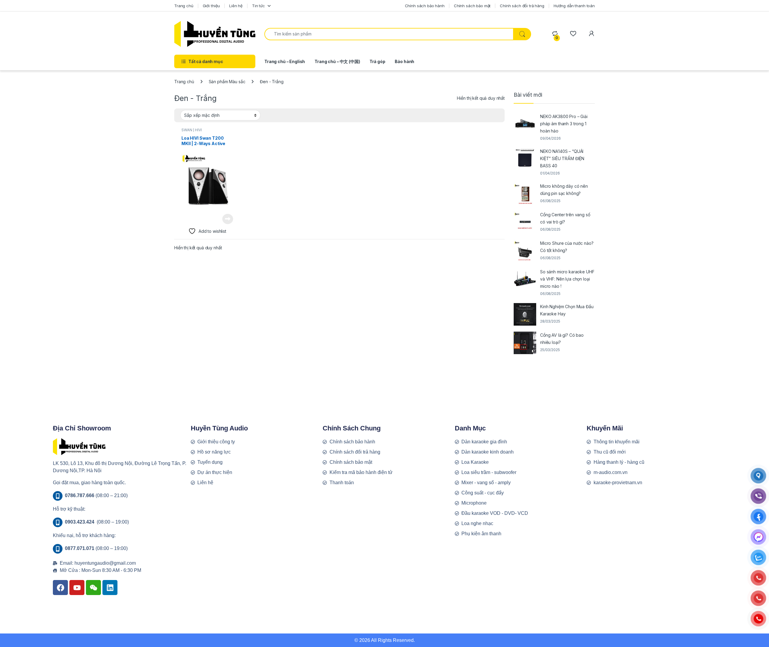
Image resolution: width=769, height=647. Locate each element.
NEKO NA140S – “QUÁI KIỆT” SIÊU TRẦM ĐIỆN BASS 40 (562, 158)
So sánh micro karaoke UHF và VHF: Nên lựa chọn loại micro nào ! (567, 279)
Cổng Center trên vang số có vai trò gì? (565, 218)
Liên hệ (236, 5)
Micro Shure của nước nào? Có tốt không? (567, 247)
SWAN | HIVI (191, 130)
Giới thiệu (211, 5)
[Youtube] (76, 587)
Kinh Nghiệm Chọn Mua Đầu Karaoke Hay (567, 310)
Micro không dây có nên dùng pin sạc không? (564, 190)
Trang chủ (183, 5)
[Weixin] (93, 587)
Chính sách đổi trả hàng (522, 5)
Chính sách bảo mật (472, 5)
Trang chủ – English (284, 61)
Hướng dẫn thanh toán (574, 5)
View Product (225, 219)
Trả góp (377, 61)
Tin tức (258, 5)
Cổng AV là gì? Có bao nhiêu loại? (562, 339)
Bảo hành (404, 61)
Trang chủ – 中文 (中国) (337, 61)
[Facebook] (60, 587)
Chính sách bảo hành (425, 5)
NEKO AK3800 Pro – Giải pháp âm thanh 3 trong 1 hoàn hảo (564, 123)
